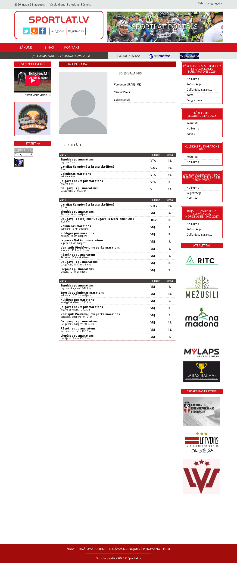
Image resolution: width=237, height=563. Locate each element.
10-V (153, 220)
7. (169, 301)
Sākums (26, 47)
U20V (153, 167)
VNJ (152, 213)
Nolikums (193, 79)
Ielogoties (57, 31)
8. (169, 182)
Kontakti (72, 47)
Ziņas (49, 47)
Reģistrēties (76, 31)
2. (169, 248)
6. (169, 256)
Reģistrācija (194, 84)
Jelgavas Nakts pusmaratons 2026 (61, 55)
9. (169, 241)
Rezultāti (192, 123)
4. (169, 227)
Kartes (191, 134)
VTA (153, 160)
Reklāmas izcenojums (124, 549)
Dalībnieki (193, 198)
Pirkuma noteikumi (157, 549)
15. (170, 293)
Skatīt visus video (36, 95)
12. (170, 329)
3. (169, 234)
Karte (190, 95)
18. (170, 160)
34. (170, 189)
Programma (194, 100)
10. (170, 167)
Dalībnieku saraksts (199, 90)
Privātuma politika (92, 549)
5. (169, 213)
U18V (153, 205)
